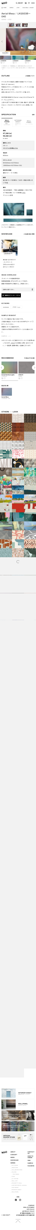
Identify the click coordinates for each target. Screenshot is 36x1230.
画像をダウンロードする (12, 295)
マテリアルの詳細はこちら (10, 148)
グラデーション (16, 307)
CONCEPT (14, 1154)
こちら (23, 193)
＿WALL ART (14, 1181)
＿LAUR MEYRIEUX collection (19, 1185)
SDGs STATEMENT (29, 1207)
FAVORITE (28, 3)
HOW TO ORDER (30, 1156)
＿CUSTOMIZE (15, 1187)
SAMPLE (25, 3)
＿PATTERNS (14, 1165)
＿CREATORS (14, 1167)
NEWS (13, 1157)
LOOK (18, 7)
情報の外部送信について (28, 1213)
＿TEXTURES (15, 1174)
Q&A (29, 1160)
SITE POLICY (31, 1209)
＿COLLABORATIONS (16, 1170)
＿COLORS (13, 1172)
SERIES (11, 7)
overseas (6, 307)
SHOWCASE (14, 1160)
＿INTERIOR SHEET (16, 1189)
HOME (4, 7)
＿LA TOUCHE (14, 1178)
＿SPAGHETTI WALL (16, 1183)
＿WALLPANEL (15, 1192)
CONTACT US (31, 1152)
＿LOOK (13, 1176)
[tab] (17, 122)
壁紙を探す (20, 3)
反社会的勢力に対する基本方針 (26, 1215)
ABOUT (13, 1152)
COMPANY (31, 1205)
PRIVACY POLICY (29, 1211)
